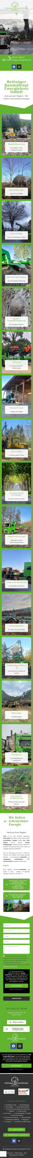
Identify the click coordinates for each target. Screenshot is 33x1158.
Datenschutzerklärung (10, 966)
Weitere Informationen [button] (16, 989)
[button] (16, 14)
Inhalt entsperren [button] (16, 986)
